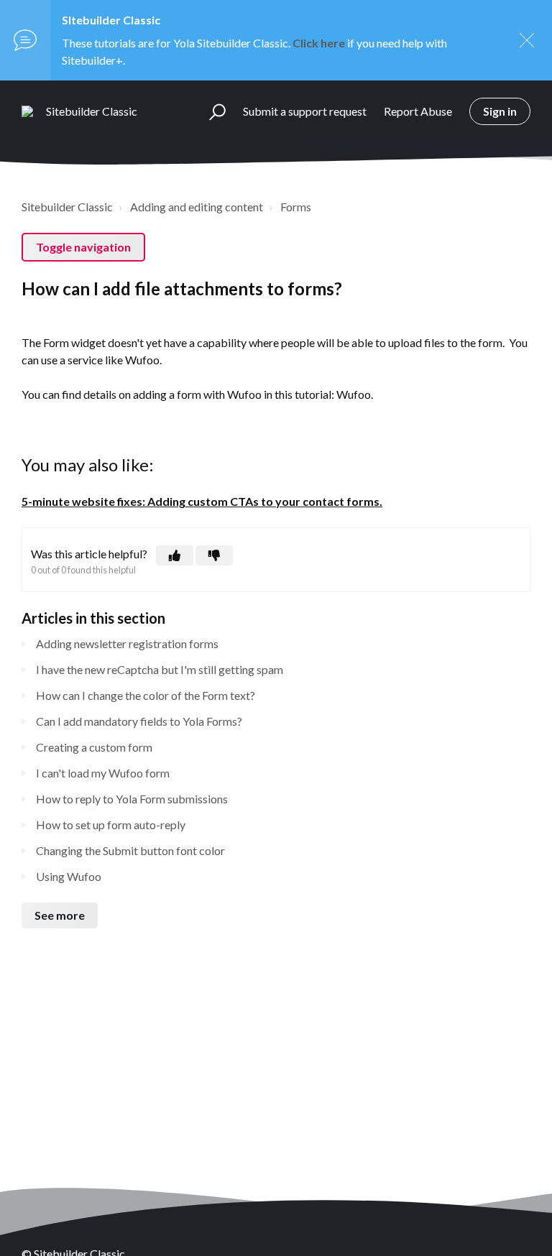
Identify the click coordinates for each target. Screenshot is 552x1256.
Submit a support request (305, 111)
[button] (211, 111)
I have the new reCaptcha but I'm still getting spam (159, 669)
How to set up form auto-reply (110, 824)
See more (59, 915)
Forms (295, 206)
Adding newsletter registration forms (127, 643)
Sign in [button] (500, 111)
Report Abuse (418, 111)
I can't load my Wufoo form (103, 773)
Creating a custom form (94, 747)
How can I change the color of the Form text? (145, 695)
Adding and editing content (196, 206)
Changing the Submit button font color (130, 850)
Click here (319, 43)
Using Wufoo (68, 876)
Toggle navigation (83, 247)
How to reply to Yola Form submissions (132, 798)
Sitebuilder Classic (67, 206)
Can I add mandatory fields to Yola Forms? (139, 721)
